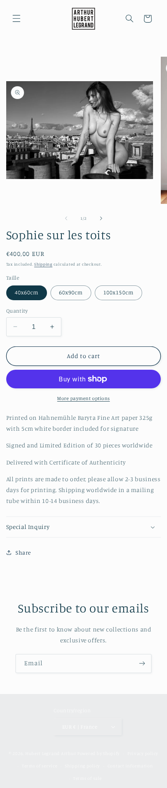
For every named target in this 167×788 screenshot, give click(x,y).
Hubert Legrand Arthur (50, 753)
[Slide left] (66, 218)
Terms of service (39, 766)
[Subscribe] (142, 663)
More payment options (83, 398)
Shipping (43, 264)
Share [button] (23, 552)
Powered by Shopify (98, 753)
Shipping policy (82, 766)
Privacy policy (142, 753)
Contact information (130, 766)
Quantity (17, 311)
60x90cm (71, 292)
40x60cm (26, 292)
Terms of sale (87, 778)
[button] (16, 19)
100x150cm (118, 292)
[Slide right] (101, 218)
